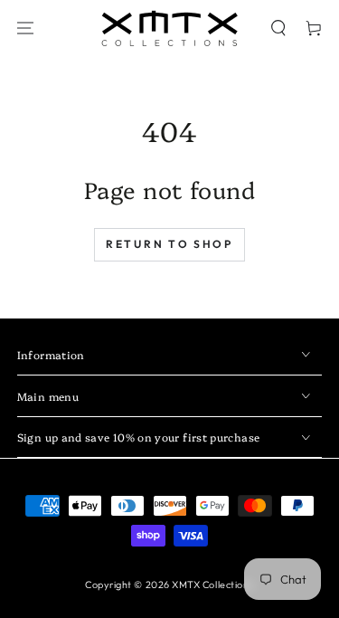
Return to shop (169, 244)
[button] (278, 28)
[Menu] (25, 28)
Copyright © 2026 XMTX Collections (169, 584)
